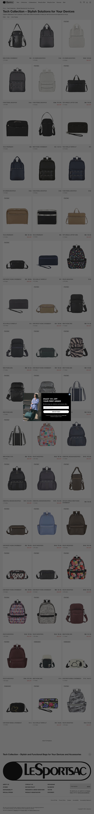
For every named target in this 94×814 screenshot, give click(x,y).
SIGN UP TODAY (56, 411)
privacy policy (64, 415)
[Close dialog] (69, 394)
